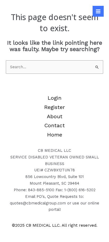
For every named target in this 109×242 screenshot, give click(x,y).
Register (54, 107)
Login (54, 98)
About (54, 116)
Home (54, 134)
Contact (54, 125)
